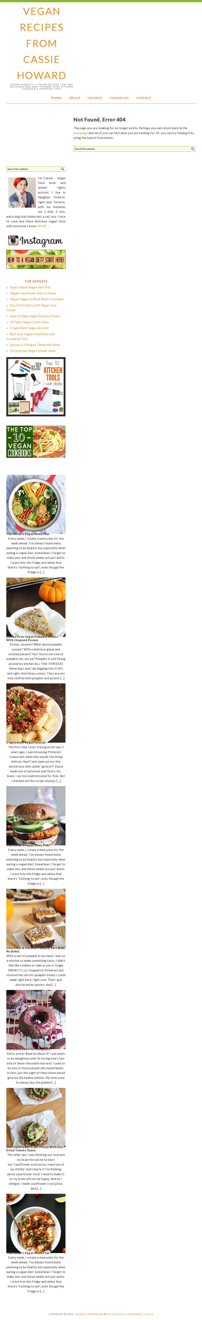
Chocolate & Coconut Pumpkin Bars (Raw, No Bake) (35, 949)
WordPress (135, 1314)
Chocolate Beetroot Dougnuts (28, 1049)
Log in (149, 1314)
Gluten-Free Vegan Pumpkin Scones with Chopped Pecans (32, 638)
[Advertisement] (35, 136)
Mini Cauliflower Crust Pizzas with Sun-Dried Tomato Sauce (35, 1148)
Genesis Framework (89, 1314)
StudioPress (116, 1314)
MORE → (43, 226)
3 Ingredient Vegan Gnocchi (26, 742)
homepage (80, 133)
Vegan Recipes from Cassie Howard (42, 43)
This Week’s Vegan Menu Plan (27, 534)
